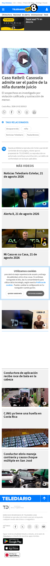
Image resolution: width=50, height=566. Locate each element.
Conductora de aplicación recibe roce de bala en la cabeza (21, 376)
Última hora (7, 15)
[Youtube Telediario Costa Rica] (43, 527)
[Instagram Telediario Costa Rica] (29, 527)
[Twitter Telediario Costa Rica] (22, 527)
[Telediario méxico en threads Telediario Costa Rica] (36, 527)
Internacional (36, 15)
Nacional (17, 15)
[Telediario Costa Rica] (25, 9)
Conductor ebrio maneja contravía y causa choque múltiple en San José (20, 457)
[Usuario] (47, 9)
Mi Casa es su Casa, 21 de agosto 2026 (20, 256)
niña (26, 128)
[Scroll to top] (44, 498)
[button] (4, 112)
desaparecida (12, 128)
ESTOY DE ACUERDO (35, 293)
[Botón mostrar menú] (3, 9)
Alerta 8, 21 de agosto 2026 (21, 214)
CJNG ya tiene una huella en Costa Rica (23, 415)
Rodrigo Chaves (41, 3)
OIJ (14, 3)
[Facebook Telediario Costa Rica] (15, 527)
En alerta (26, 15)
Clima (19, 3)
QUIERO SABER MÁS (15, 293)
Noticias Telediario (14, 134)
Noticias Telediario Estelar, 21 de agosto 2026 (23, 175)
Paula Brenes (33, 134)
